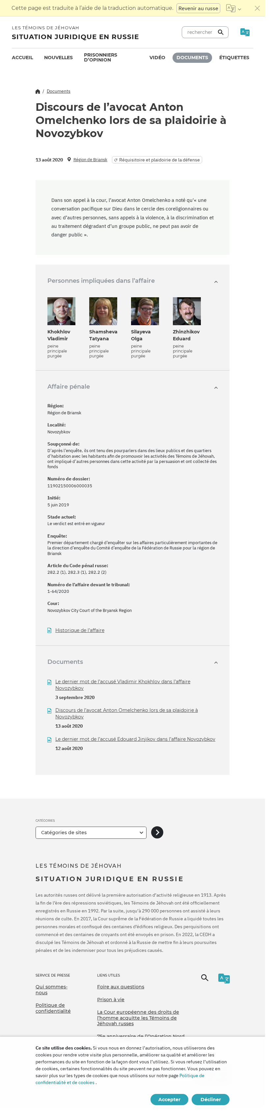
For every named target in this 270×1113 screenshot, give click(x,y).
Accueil (22, 57)
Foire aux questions (120, 987)
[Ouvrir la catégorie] (157, 833)
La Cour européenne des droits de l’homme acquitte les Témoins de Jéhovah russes (138, 1018)
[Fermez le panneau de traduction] (257, 8)
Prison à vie (110, 1000)
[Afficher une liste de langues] (233, 8)
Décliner (211, 1099)
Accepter (169, 1099)
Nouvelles (58, 57)
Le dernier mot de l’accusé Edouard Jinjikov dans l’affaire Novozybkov (135, 739)
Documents (192, 57)
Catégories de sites (64, 832)
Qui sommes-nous (52, 990)
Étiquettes (234, 57)
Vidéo (157, 57)
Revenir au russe (198, 8)
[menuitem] (22, 58)
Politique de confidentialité (53, 1008)
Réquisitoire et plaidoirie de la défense (159, 160)
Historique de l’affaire (79, 630)
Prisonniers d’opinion (100, 57)
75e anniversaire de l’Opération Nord (141, 1036)
